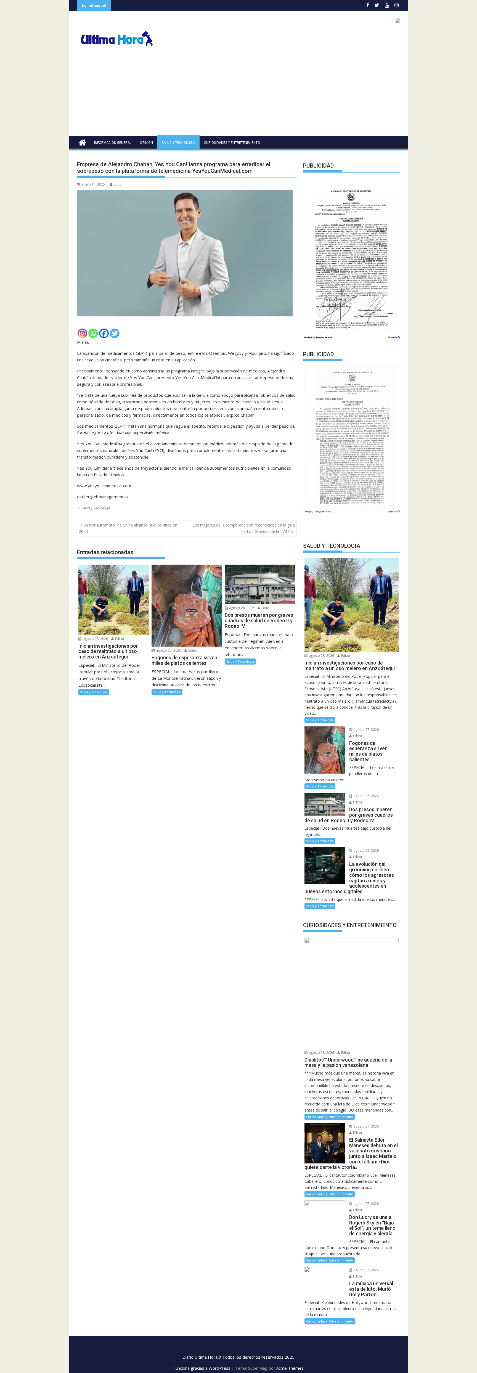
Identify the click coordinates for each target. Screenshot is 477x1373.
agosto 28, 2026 (95, 638)
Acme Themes (290, 1368)
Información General (112, 143)
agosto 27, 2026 (168, 650)
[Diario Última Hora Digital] (82, 142)
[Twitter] (115, 333)
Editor (118, 184)
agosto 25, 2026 (366, 851)
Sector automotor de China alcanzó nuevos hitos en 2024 (128, 528)
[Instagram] (82, 333)
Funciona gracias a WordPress (201, 1368)
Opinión (146, 143)
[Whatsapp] (93, 333)
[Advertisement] (238, 94)
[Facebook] (104, 333)
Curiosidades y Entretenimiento (232, 143)
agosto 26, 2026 (241, 607)
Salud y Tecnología (178, 143)
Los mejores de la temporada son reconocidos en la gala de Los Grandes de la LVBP (243, 528)
